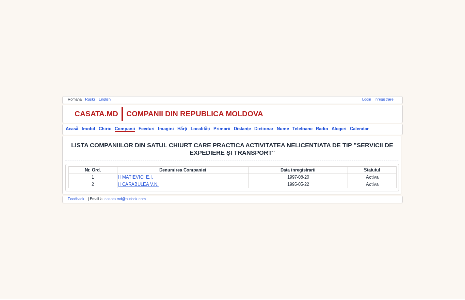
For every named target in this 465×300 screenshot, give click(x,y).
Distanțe (242, 128)
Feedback (76, 199)
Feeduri (147, 128)
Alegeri (339, 128)
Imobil (88, 128)
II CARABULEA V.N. (138, 184)
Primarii (221, 128)
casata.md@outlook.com (125, 199)
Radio (322, 128)
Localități (200, 128)
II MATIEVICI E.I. (135, 177)
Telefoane (302, 128)
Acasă (72, 128)
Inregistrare (384, 99)
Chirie (105, 128)
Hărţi (182, 128)
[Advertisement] (232, 47)
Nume (283, 128)
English (105, 99)
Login (366, 99)
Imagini (166, 128)
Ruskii (90, 99)
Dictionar (263, 128)
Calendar (359, 128)
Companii (125, 128)
